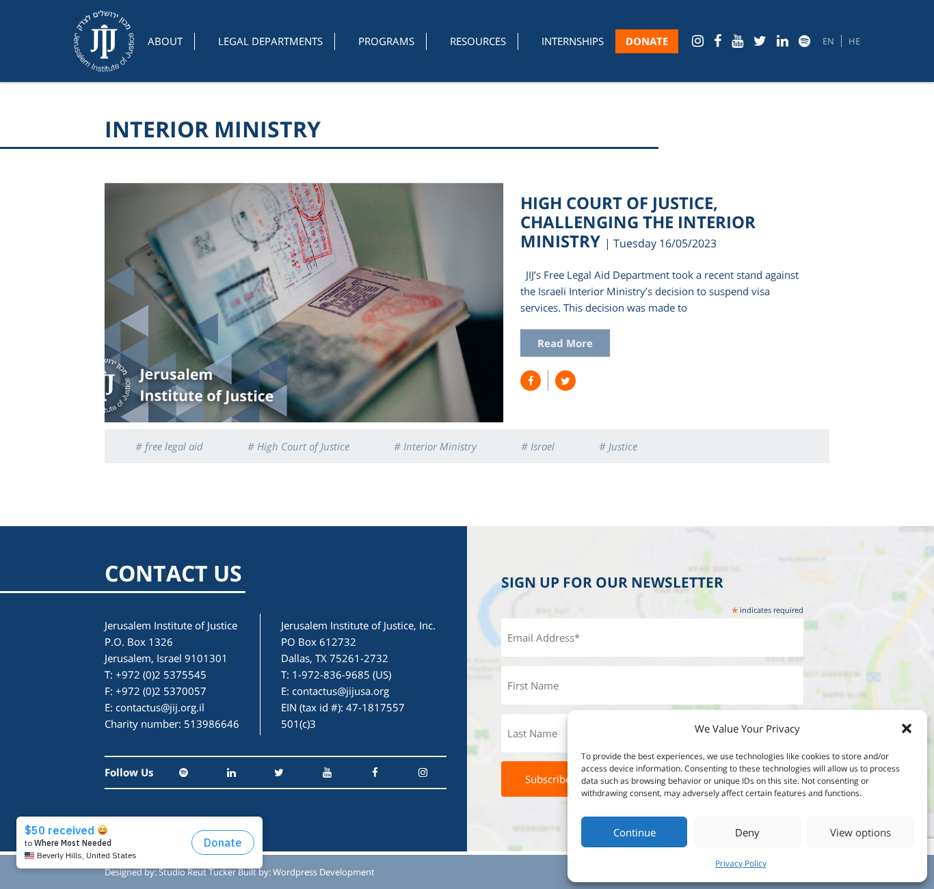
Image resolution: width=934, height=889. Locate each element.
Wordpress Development (324, 872)
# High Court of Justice (298, 446)
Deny (747, 832)
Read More (565, 343)
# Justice (618, 446)
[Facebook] (717, 40)
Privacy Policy (740, 863)
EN (828, 41)
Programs (386, 41)
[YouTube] (737, 40)
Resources (478, 41)
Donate (647, 41)
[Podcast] (804, 40)
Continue (634, 832)
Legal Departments (270, 41)
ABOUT (165, 41)
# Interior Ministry (435, 446)
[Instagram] (698, 40)
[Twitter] (759, 40)
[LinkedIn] (782, 40)
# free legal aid (169, 446)
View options (860, 832)
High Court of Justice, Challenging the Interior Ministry (638, 221)
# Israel (538, 446)
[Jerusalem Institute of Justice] (104, 41)
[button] (906, 728)
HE (854, 41)
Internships (573, 41)
